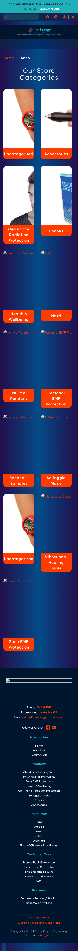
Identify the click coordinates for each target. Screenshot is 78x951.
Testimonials (39, 755)
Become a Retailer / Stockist (39, 898)
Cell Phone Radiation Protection (39, 790)
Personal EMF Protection (39, 776)
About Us (39, 750)
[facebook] (48, 727)
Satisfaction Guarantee (39, 867)
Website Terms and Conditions (39, 922)
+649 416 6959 (48, 712)
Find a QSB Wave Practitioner (39, 845)
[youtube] (54, 727)
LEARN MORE (50, 9)
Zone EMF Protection (39, 781)
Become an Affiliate (39, 902)
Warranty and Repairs (39, 876)
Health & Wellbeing (39, 786)
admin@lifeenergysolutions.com (43, 717)
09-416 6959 (43, 707)
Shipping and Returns (39, 871)
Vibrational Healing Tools (39, 772)
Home (8, 57)
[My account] (62, 17)
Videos (39, 836)
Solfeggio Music (39, 795)
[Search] (6, 17)
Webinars (39, 840)
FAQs (39, 821)
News (39, 831)
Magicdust (47, 935)
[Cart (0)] (70, 17)
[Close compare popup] (4, 947)
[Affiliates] (54, 17)
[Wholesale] (48, 17)
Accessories (39, 804)
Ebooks (39, 800)
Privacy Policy (39, 917)
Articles (39, 826)
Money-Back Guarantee (39, 862)
